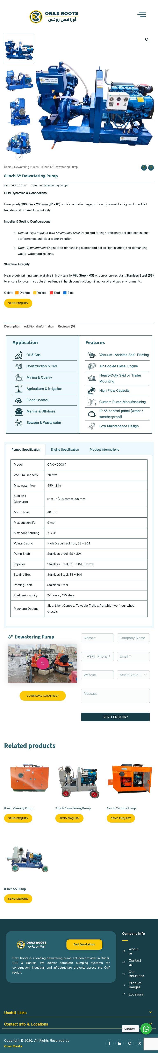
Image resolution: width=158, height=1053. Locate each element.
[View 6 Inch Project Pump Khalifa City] (19, 112)
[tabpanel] (79, 540)
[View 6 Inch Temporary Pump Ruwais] (19, 144)
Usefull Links (15, 1013)
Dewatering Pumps (26, 167)
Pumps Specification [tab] (26, 449)
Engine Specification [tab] (65, 449)
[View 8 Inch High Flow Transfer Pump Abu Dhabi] (19, 48)
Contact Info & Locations (26, 1024)
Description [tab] (12, 326)
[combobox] (88, 656)
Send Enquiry (18, 303)
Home (8, 167)
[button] (132, 15)
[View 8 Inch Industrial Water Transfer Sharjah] (19, 80)
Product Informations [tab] (104, 449)
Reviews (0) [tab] (66, 326)
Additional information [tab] (39, 326)
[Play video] (42, 663)
